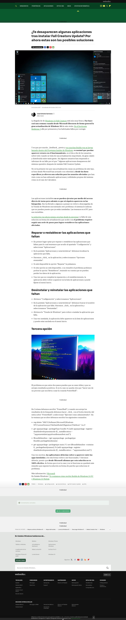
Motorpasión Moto (77, 585)
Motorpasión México (75, 605)
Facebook (45, 47)
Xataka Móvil (19, 585)
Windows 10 (51, 554)
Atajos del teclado (51, 529)
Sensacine (46, 583)
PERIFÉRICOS (36, 6)
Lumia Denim (35, 554)
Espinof (46, 585)
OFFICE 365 (60, 6)
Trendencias (89, 583)
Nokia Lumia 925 (36, 549)
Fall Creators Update (75, 484)
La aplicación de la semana (21, 550)
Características (61, 484)
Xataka (17, 583)
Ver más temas (20, 560)
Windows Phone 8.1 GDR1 (21, 555)
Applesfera (18, 587)
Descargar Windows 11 (78, 529)
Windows (40, 484)
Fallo (85, 484)
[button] (45, 114)
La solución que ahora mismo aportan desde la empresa (54, 217)
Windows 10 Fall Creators (56, 121)
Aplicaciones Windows (52, 545)
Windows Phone (53, 541)
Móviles (34, 541)
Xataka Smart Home (19, 590)
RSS (85, 559)
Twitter (107, 6)
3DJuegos (32, 583)
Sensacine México (48, 604)
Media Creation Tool (92, 529)
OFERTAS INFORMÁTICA (81, 6)
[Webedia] (107, 1)
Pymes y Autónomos (103, 585)
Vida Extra (32, 585)
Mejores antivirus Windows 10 (35, 529)
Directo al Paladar (62, 583)
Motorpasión (75, 583)
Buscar (107, 567)
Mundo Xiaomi (19, 593)
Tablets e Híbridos (21, 544)
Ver (64, 511)
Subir (106, 575)
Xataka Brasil (19, 607)
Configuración (50, 484)
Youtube (104, 6)
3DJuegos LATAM (34, 604)
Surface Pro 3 (52, 549)
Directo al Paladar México (62, 605)
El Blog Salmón (104, 583)
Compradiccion (90, 587)
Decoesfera (89, 585)
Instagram (101, 6)
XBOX (69, 6)
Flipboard (110, 6)
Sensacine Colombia (46, 607)
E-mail (53, 47)
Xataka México (19, 604)
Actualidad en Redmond (36, 545)
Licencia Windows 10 (64, 529)
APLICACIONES (48, 6)
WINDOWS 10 (24, 6)
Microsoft (51, 473)
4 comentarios (38, 47)
